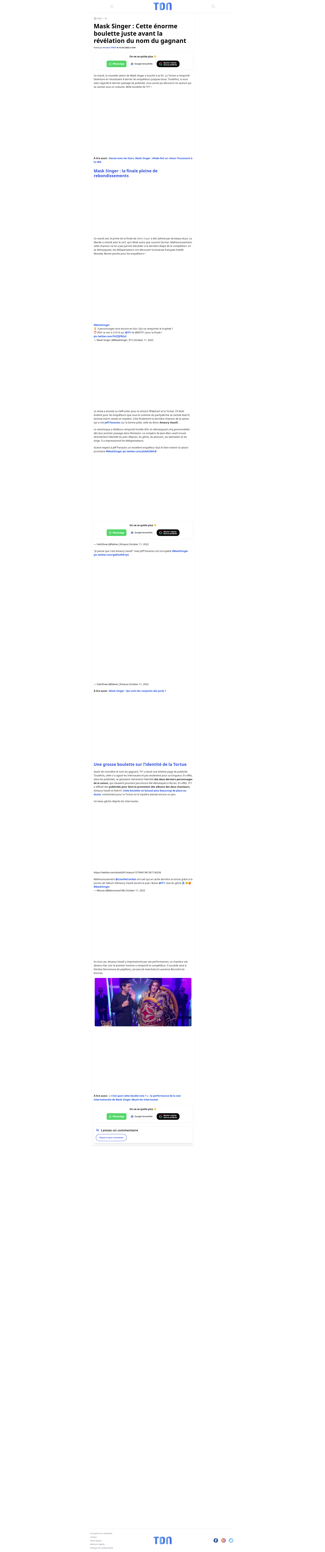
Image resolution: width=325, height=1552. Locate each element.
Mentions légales (97, 1544)
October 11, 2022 (143, 340)
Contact (93, 1537)
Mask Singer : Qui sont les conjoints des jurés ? (137, 691)
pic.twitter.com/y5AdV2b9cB (140, 451)
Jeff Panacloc (112, 422)
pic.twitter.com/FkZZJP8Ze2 (110, 336)
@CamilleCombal (126, 879)
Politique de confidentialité (101, 1548)
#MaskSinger (102, 325)
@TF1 (128, 332)
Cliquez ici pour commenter (111, 1137)
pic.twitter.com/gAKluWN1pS (111, 554)
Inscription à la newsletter (101, 1533)
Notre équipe (95, 1540)
